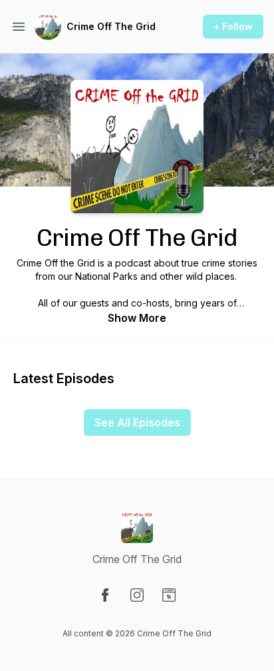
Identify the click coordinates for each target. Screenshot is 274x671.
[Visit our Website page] (169, 595)
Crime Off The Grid (111, 26)
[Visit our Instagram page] (137, 595)
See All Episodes (137, 422)
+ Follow (233, 26)
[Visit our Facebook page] (105, 595)
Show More (137, 318)
